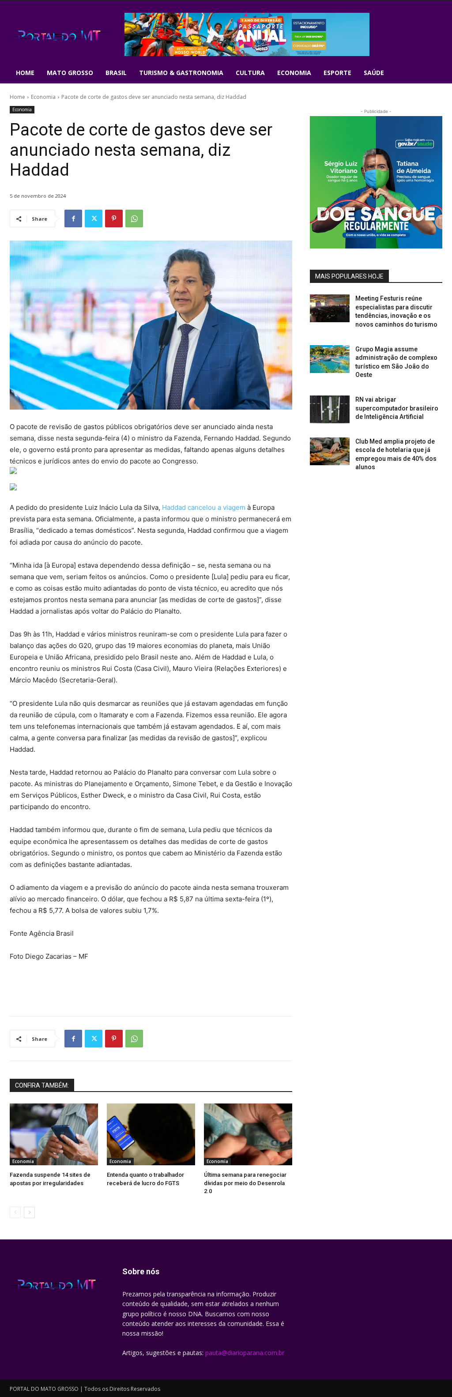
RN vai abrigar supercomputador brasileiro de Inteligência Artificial (396, 408)
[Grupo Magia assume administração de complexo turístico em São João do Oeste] (330, 359)
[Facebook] (73, 218)
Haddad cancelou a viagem (202, 507)
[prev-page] (15, 1212)
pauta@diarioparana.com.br (244, 1352)
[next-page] (29, 1212)
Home (17, 97)
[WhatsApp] (134, 218)
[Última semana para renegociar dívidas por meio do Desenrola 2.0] (248, 1134)
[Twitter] (93, 218)
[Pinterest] (114, 218)
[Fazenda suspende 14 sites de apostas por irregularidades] (54, 1134)
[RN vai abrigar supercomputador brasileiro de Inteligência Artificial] (330, 409)
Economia (43, 97)
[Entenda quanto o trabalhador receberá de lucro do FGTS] (151, 1134)
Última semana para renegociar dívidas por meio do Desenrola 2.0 (245, 1182)
